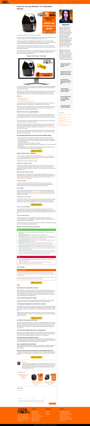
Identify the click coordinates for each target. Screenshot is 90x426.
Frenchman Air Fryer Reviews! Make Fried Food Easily (49, 382)
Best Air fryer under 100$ (35, 417)
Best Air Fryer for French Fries (36, 415)
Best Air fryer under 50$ (35, 419)
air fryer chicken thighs (48, 126)
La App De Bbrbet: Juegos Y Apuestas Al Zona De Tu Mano (65, 90)
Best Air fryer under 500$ (35, 420)
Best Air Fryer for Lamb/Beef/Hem (37, 416)
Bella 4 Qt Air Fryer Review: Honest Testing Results (36, 382)
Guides (33, 421)
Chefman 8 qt (25, 178)
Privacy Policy (48, 411)
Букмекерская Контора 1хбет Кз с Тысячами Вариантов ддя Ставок (66, 73)
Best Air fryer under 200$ (35, 418)
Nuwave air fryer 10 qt (35, 191)
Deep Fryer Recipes (35, 412)
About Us (47, 412)
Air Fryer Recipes (34, 411)
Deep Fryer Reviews (35, 413)
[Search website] (88, 2)
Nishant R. (24, 361)
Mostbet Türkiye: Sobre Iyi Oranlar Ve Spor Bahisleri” (66, 65)
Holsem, (43, 155)
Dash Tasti (47, 155)
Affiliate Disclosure (48, 414)
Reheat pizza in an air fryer (23, 98)
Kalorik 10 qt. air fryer (34, 158)
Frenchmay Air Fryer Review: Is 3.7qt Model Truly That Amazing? (23, 375)
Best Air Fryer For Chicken (36, 414)
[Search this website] (66, 6)
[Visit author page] (19, 363)
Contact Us (47, 413)
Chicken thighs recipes (22, 99)
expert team (64, 46)
